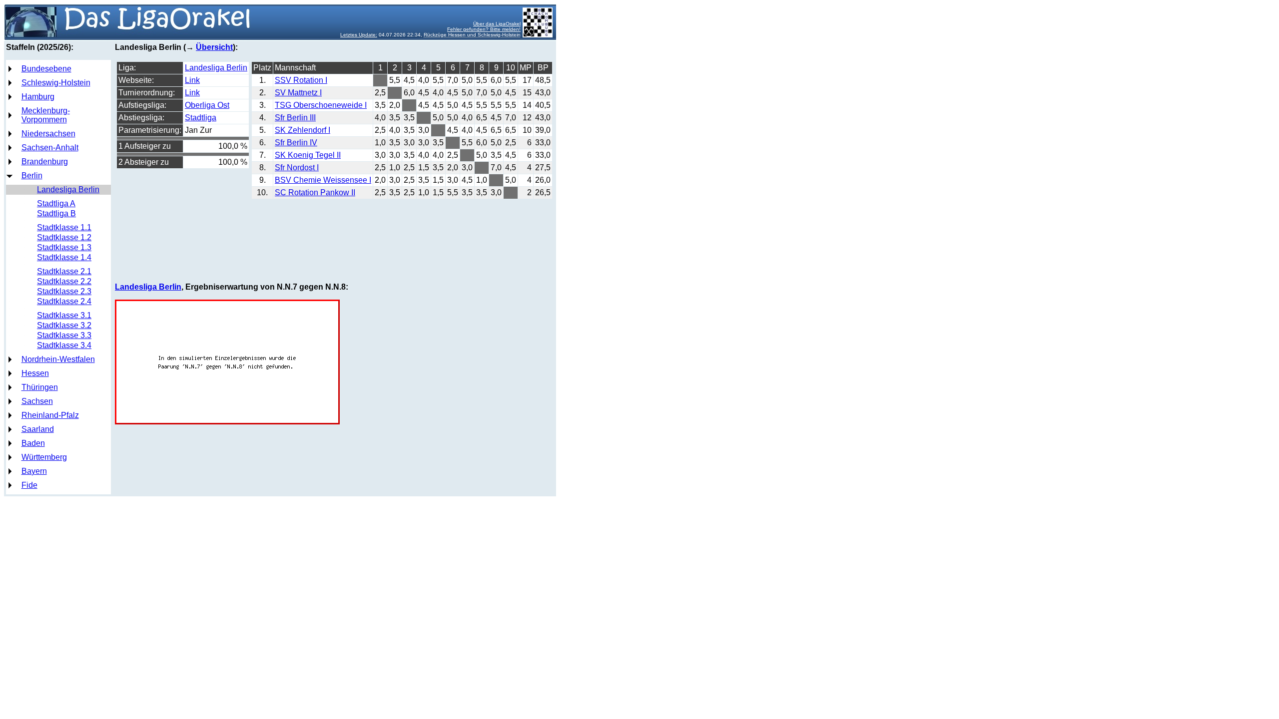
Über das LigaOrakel (497, 23)
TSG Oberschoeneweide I (321, 105)
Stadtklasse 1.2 (64, 237)
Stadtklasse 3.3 (64, 335)
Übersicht (214, 47)
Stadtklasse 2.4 (64, 301)
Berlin (31, 175)
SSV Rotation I (301, 80)
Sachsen (37, 401)
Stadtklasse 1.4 (64, 257)
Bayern (34, 471)
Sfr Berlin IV (296, 142)
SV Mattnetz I (298, 92)
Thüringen (39, 387)
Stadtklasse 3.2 (64, 325)
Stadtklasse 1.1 (64, 227)
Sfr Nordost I (297, 167)
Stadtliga (200, 117)
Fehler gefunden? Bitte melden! (484, 29)
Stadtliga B (56, 213)
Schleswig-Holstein (55, 82)
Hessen (35, 373)
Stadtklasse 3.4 (64, 345)
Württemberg (44, 457)
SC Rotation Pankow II (315, 192)
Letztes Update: (358, 34)
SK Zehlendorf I (302, 130)
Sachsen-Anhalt (49, 147)
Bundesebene (46, 68)
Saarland (37, 429)
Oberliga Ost (207, 105)
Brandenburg (44, 161)
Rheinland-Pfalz (50, 415)
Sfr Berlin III (295, 117)
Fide (29, 485)
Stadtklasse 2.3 (64, 291)
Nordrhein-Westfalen (58, 359)
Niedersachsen (48, 133)
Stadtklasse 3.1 (64, 315)
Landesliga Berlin (68, 189)
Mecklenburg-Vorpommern (45, 115)
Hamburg (37, 96)
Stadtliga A (56, 203)
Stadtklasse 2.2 (64, 281)
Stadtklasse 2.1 (64, 271)
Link (192, 80)
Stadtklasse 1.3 (64, 247)
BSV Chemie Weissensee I (323, 180)
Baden (33, 443)
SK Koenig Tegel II (308, 155)
